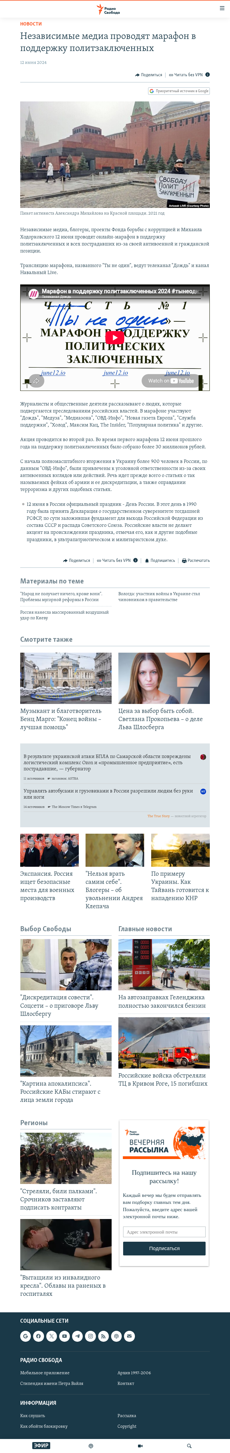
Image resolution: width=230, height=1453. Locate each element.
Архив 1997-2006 (134, 1373)
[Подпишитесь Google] (25, 1336)
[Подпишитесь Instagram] (90, 1336)
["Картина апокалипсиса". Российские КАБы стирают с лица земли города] (66, 1051)
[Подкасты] (116, 1336)
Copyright (127, 1426)
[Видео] (140, 1446)
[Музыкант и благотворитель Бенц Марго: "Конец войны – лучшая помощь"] (66, 678)
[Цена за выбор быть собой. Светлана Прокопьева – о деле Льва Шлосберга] (164, 678)
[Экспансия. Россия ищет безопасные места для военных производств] (49, 850)
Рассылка (127, 1416)
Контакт (126, 1384)
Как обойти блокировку (44, 1426)
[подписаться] (129, 1336)
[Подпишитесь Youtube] (64, 1336)
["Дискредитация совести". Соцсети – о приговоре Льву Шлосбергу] (66, 964)
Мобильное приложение (45, 1373)
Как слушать (32, 1416)
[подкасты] (90, 1446)
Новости (31, 24)
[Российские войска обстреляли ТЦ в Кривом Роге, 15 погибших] (164, 1043)
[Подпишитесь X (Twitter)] (51, 1336)
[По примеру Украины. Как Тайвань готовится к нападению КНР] (180, 850)
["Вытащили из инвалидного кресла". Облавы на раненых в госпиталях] (66, 1244)
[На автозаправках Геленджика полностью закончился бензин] (164, 964)
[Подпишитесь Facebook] (38, 1336)
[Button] (148, 75)
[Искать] (189, 1446)
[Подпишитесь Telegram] (77, 1336)
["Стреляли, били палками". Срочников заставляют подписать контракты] (66, 1158)
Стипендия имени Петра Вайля (51, 1384)
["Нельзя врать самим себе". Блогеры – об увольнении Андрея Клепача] (115, 850)
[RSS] (103, 1336)
